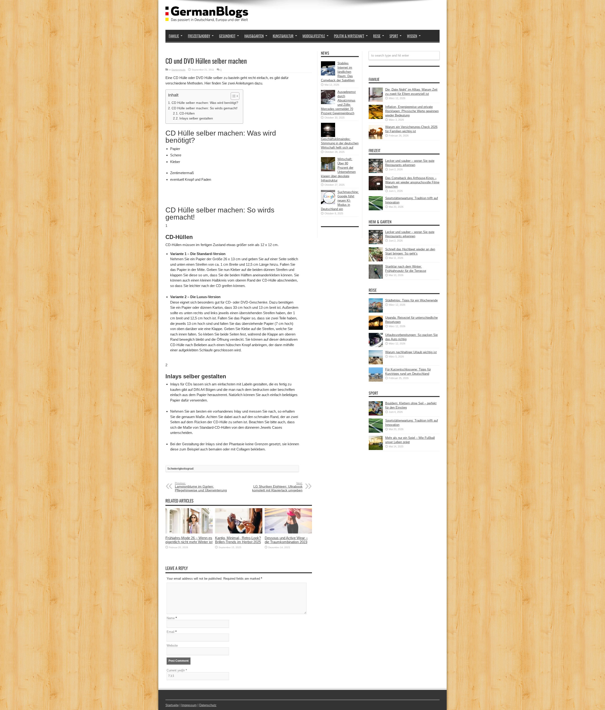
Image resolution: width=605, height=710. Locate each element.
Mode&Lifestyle (313, 35)
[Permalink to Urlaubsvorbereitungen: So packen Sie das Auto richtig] (376, 346)
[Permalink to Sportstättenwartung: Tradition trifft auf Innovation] (376, 209)
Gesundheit (227, 35)
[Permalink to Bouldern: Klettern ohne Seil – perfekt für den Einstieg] (376, 414)
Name (171, 618)
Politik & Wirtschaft (349, 35)
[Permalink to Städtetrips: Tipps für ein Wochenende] (376, 311)
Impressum (189, 705)
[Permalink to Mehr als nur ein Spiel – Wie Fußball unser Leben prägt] (376, 449)
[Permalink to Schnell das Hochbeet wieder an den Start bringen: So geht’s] (376, 260)
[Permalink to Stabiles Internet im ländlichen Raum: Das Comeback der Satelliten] (328, 74)
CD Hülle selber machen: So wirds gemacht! (205, 108)
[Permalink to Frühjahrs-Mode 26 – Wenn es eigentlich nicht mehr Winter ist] (189, 532)
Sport (393, 35)
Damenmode (179, 69)
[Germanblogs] (206, 18)
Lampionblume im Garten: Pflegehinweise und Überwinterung (201, 487)
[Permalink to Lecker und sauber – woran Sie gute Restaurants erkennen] (376, 172)
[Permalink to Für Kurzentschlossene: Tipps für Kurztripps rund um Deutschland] (376, 380)
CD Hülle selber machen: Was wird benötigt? (205, 103)
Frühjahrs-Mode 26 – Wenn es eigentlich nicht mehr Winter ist (188, 540)
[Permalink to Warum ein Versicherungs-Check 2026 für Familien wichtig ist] (376, 138)
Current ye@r (177, 670)
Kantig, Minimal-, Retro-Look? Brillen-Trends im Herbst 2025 (238, 540)
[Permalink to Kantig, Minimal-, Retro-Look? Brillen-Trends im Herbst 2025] (238, 532)
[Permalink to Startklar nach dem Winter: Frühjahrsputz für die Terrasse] (376, 277)
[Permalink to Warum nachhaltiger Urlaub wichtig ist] (376, 363)
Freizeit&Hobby (199, 35)
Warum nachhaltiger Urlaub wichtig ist (411, 352)
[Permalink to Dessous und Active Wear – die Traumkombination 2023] (288, 532)
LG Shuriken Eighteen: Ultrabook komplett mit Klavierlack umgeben (277, 487)
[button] (232, 96)
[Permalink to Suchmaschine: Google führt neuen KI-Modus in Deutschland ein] (328, 203)
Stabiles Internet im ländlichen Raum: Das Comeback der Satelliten (337, 72)
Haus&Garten (254, 35)
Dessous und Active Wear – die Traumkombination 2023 (286, 540)
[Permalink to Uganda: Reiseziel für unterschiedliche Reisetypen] (376, 329)
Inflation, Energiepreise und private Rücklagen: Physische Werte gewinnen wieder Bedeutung (412, 111)
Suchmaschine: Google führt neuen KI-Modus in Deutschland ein (340, 200)
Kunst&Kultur (283, 35)
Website (172, 645)
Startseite (172, 705)
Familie (174, 35)
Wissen (412, 35)
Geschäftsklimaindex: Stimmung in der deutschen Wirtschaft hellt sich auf (340, 143)
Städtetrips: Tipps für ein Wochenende (411, 300)
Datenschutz (207, 705)
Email (170, 632)
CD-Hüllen (187, 113)
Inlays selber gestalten (196, 118)
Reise (376, 35)
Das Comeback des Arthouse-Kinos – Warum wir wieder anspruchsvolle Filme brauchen (412, 182)
